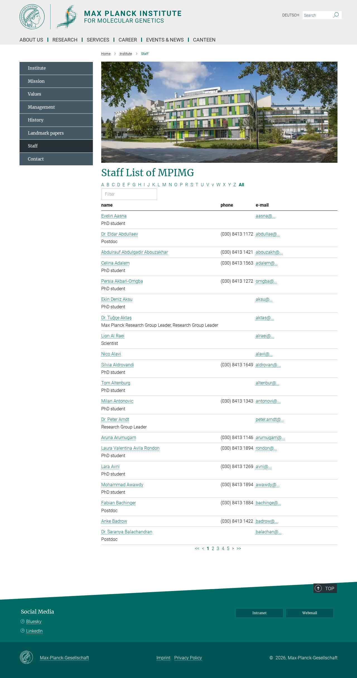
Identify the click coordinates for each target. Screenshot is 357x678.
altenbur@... (267, 383)
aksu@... (264, 299)
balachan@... (269, 531)
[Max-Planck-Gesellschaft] (30, 657)
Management (41, 107)
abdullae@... (268, 234)
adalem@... (267, 263)
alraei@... (265, 335)
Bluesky (34, 621)
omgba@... (266, 281)
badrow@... (267, 521)
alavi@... (264, 354)
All (241, 184)
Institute (37, 68)
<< (197, 548)
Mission (36, 81)
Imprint (163, 657)
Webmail (309, 613)
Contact (36, 159)
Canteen (204, 40)
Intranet (259, 613)
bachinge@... (268, 502)
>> (239, 548)
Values (34, 94)
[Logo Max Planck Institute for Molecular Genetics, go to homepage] (124, 16)
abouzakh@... (269, 252)
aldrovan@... (268, 364)
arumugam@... (270, 437)
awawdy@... (268, 484)
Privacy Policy (188, 657)
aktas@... (265, 317)
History (36, 120)
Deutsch (290, 15)
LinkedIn (34, 631)
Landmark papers (46, 133)
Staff (33, 146)
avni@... (264, 466)
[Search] (336, 15)
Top (329, 588)
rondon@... (266, 448)
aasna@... (266, 216)
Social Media (37, 612)
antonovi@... (268, 401)
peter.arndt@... (270, 419)
